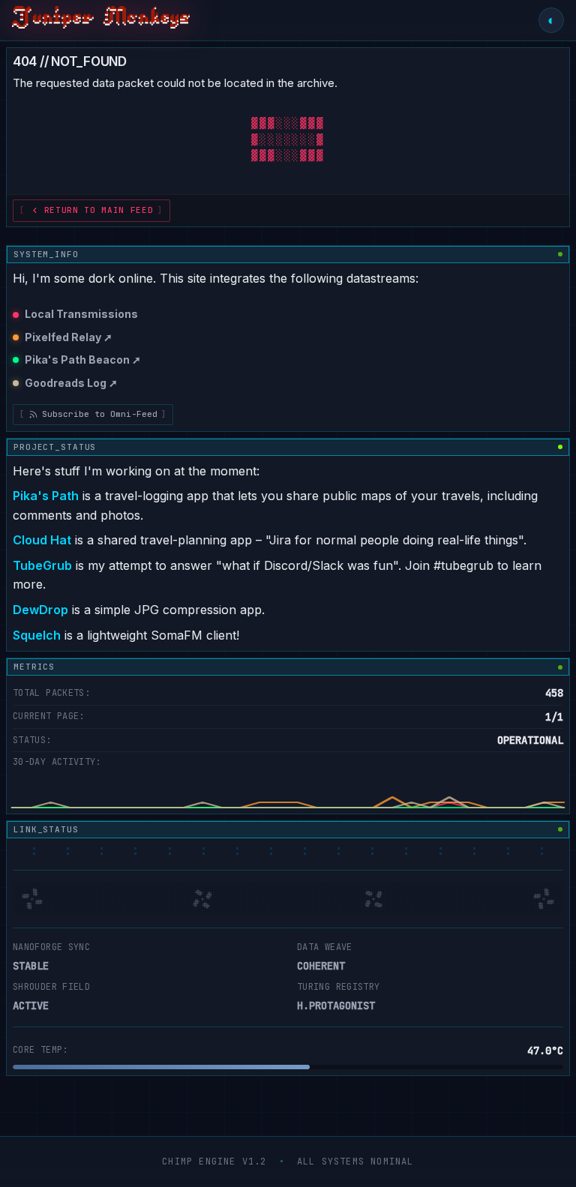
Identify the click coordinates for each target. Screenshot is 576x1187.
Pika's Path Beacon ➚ (83, 359)
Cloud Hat (42, 539)
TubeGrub (42, 565)
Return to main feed (99, 210)
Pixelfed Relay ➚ (68, 337)
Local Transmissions (81, 313)
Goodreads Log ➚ (71, 382)
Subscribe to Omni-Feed (100, 414)
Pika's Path (46, 495)
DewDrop (40, 609)
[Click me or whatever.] (101, 20)
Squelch (37, 635)
